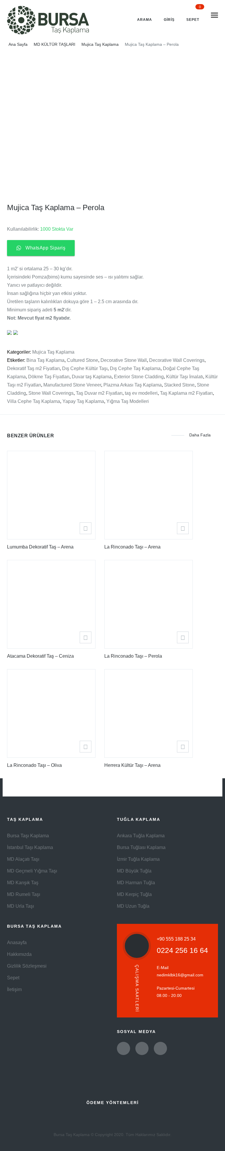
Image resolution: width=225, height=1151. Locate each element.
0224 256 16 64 (182, 950)
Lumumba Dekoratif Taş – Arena (40, 546)
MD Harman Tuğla (136, 882)
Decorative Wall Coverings (176, 360)
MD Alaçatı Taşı (23, 859)
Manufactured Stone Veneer (72, 384)
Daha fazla (200, 435)
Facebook (142, 1048)
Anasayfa (17, 942)
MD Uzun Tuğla (133, 906)
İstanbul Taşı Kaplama (30, 847)
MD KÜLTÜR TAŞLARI (54, 44)
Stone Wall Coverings (51, 393)
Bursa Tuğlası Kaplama (141, 847)
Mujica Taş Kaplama (100, 44)
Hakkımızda (19, 954)
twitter (123, 1048)
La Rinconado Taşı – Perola (133, 656)
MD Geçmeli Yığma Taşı (32, 870)
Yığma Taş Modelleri (127, 401)
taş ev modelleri (141, 393)
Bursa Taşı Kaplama (28, 835)
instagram (160, 1048)
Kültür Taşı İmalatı (184, 376)
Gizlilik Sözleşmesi (27, 965)
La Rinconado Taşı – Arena (132, 546)
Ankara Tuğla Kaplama (141, 835)
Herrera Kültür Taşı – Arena (132, 765)
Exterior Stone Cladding (139, 376)
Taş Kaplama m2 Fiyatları (186, 393)
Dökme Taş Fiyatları (48, 376)
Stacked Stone (179, 384)
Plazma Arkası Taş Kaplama (132, 384)
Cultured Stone (82, 360)
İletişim (14, 989)
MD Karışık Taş (22, 882)
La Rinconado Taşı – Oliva (34, 765)
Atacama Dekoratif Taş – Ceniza (40, 656)
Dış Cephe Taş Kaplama (135, 368)
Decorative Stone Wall (123, 360)
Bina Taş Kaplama (45, 360)
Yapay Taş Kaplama (83, 401)
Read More (85, 528)
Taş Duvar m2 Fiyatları (99, 393)
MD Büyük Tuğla (134, 870)
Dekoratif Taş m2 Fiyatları (33, 368)
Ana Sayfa (18, 44)
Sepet (13, 977)
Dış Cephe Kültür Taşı (85, 368)
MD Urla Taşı (20, 906)
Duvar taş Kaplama (92, 376)
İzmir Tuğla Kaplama (138, 859)
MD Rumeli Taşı (23, 894)
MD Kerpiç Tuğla (134, 894)
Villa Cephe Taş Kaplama (33, 401)
